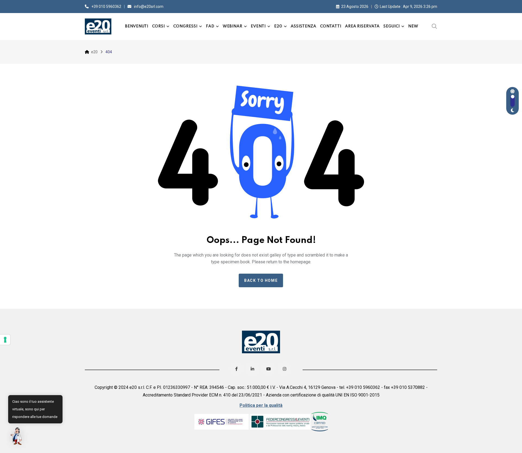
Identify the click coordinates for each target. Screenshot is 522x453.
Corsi (158, 26)
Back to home (261, 280)
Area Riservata (362, 26)
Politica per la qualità (261, 405)
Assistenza (303, 26)
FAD (210, 26)
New (413, 26)
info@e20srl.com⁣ (148, 6)
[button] (17, 436)
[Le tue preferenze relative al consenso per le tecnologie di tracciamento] (5, 340)
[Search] (434, 26)
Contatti (330, 26)
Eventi (258, 26)
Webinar (232, 26)
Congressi (185, 26)
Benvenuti (136, 26)
